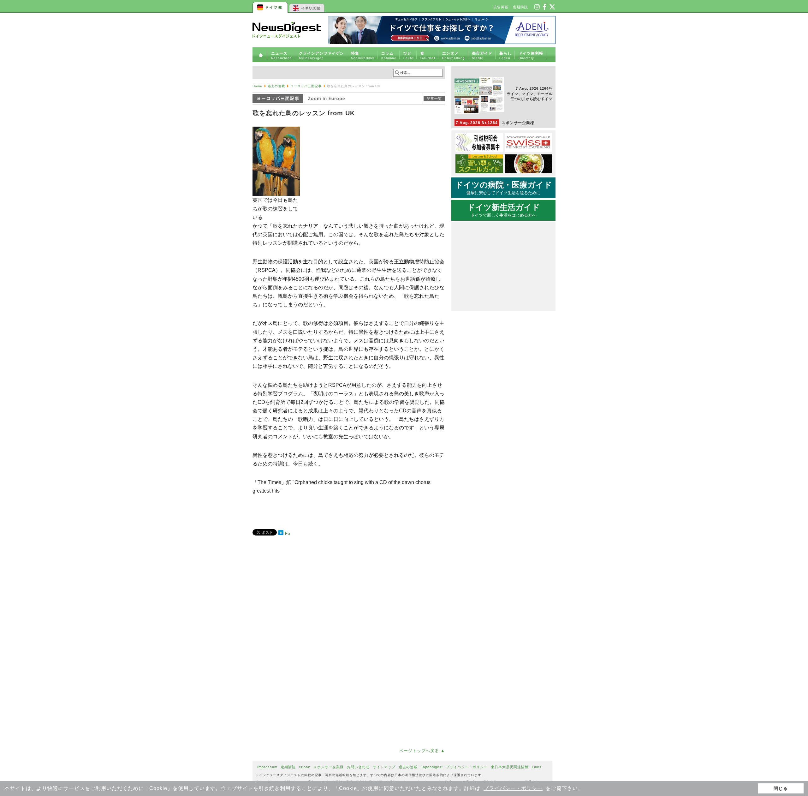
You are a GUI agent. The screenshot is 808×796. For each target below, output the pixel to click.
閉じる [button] (781, 788)
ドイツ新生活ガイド (503, 210)
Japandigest (432, 767)
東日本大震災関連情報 (510, 767)
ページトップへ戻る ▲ (422, 750)
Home (257, 86)
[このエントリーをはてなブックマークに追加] (280, 533)
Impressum (267, 767)
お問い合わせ (358, 767)
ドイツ (270, 6)
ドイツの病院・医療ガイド (503, 188)
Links (537, 767)
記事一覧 (434, 98)
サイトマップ (384, 767)
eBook (304, 767)
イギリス (307, 6)
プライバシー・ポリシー (513, 788)
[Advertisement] (348, 601)
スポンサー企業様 (495, 123)
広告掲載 (500, 7)
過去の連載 (276, 86)
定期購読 (520, 7)
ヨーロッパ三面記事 (306, 86)
